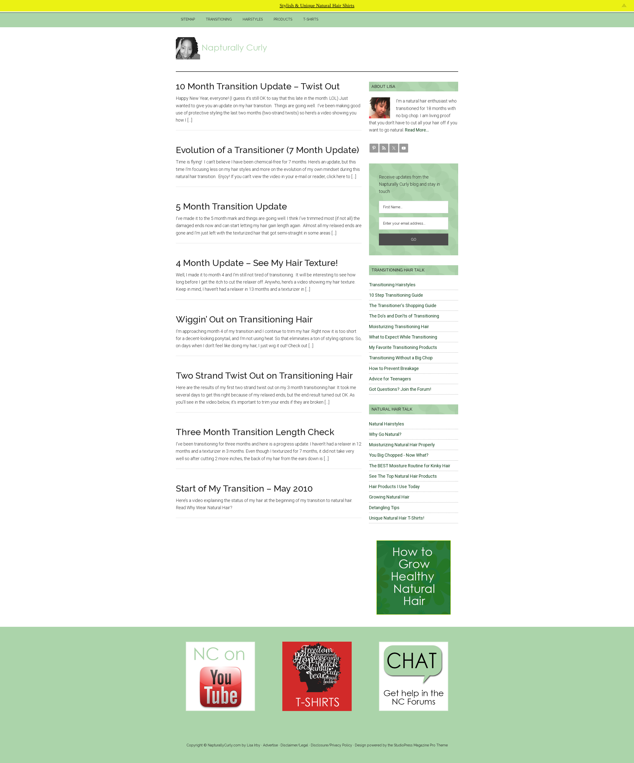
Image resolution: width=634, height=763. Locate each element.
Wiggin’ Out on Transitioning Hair (244, 319)
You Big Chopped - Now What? (398, 455)
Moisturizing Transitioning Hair (399, 326)
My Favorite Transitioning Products (403, 347)
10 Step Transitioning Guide (396, 295)
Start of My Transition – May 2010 (244, 488)
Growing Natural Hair (389, 497)
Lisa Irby (253, 745)
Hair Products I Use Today (394, 486)
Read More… (417, 129)
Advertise (270, 745)
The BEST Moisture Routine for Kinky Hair (409, 465)
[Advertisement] (368, 48)
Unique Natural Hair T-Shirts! (396, 518)
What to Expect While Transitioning (403, 337)
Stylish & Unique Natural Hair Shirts (317, 5)
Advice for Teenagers (390, 378)
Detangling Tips (384, 507)
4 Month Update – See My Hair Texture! (257, 263)
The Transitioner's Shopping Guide (402, 305)
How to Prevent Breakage (394, 368)
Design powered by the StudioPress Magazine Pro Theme (401, 745)
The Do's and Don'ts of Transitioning (404, 315)
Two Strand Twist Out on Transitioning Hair (264, 375)
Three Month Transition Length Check (255, 432)
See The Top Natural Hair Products (403, 476)
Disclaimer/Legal (294, 745)
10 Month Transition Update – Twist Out (258, 86)
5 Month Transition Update (231, 206)
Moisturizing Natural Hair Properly (402, 444)
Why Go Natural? (385, 434)
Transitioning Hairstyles (392, 284)
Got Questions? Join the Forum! (400, 389)
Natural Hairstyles (386, 423)
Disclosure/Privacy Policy (331, 745)
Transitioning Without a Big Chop (401, 357)
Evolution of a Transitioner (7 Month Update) (267, 150)
